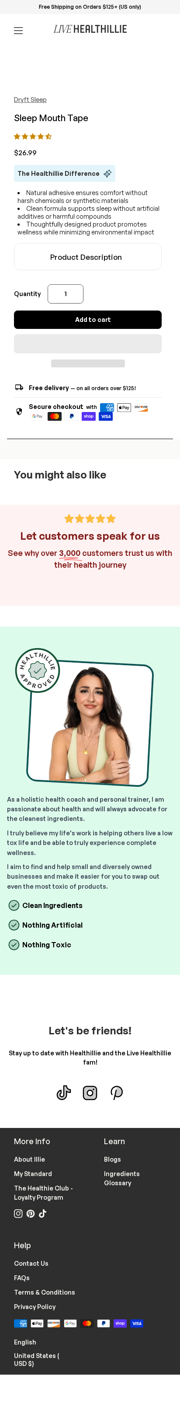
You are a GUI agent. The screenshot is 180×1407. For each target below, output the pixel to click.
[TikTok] (64, 1093)
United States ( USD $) (45, 1359)
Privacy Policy (34, 1306)
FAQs (22, 1277)
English (30, 1341)
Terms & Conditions (44, 1292)
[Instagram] (90, 1093)
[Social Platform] (116, 1093)
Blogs (112, 1159)
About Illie (29, 1159)
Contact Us (31, 1263)
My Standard (33, 1173)
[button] (33, 136)
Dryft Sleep (30, 99)
